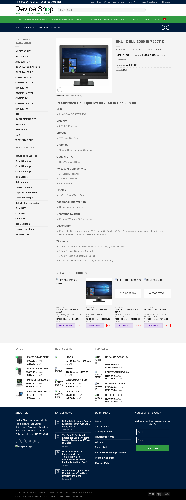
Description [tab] (62, 96)
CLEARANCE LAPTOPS (28, 67)
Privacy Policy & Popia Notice (110, 452)
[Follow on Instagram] (22, 441)
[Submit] (143, 10)
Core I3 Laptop (23, 161)
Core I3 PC (20, 208)
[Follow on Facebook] (18, 441)
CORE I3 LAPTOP (24, 83)
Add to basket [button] (65, 325)
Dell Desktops (22, 224)
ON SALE (158, 19)
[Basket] (169, 10)
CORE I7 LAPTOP (24, 103)
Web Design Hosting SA (71, 496)
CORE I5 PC (21, 98)
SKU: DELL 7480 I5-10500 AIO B (126, 311)
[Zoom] (59, 89)
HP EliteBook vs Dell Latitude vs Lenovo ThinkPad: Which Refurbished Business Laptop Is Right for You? (74, 457)
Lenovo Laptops (23, 187)
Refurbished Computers (35, 27)
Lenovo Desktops (24, 229)
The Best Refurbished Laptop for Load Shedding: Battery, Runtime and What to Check (76, 439)
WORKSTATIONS (110, 19)
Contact (147, 19)
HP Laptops (21, 177)
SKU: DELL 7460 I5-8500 (155, 310)
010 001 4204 (41, 434)
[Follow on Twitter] (27, 441)
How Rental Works (104, 437)
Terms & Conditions (149, 2)
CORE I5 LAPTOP (24, 93)
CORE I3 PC (21, 88)
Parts (135, 19)
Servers (125, 19)
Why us (107, 2)
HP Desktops (22, 234)
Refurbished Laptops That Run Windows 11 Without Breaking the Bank (75, 473)
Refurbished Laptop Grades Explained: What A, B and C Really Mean (76, 424)
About (92, 2)
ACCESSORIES (23, 51)
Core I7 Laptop (23, 171)
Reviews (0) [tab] (76, 96)
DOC (17, 114)
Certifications (102, 426)
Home (19, 19)
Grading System (103, 431)
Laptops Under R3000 (26, 192)
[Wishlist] (154, 10)
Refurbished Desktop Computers (69, 19)
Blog (99, 2)
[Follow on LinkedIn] (37, 441)
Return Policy (133, 2)
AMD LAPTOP (22, 62)
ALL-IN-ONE (55, 27)
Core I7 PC (20, 219)
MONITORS (96, 19)
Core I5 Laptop (23, 166)
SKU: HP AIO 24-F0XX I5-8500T (67, 311)
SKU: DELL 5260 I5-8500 (97, 310)
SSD (17, 135)
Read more (124, 325)
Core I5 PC (20, 213)
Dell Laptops (21, 182)
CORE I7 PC (21, 109)
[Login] (161, 10)
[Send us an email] (32, 441)
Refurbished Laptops (36, 19)
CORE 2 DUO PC (24, 77)
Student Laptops (24, 198)
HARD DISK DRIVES (26, 119)
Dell (125, 70)
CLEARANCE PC (24, 72)
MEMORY (20, 124)
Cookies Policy (119, 2)
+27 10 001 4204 (54, 2)
